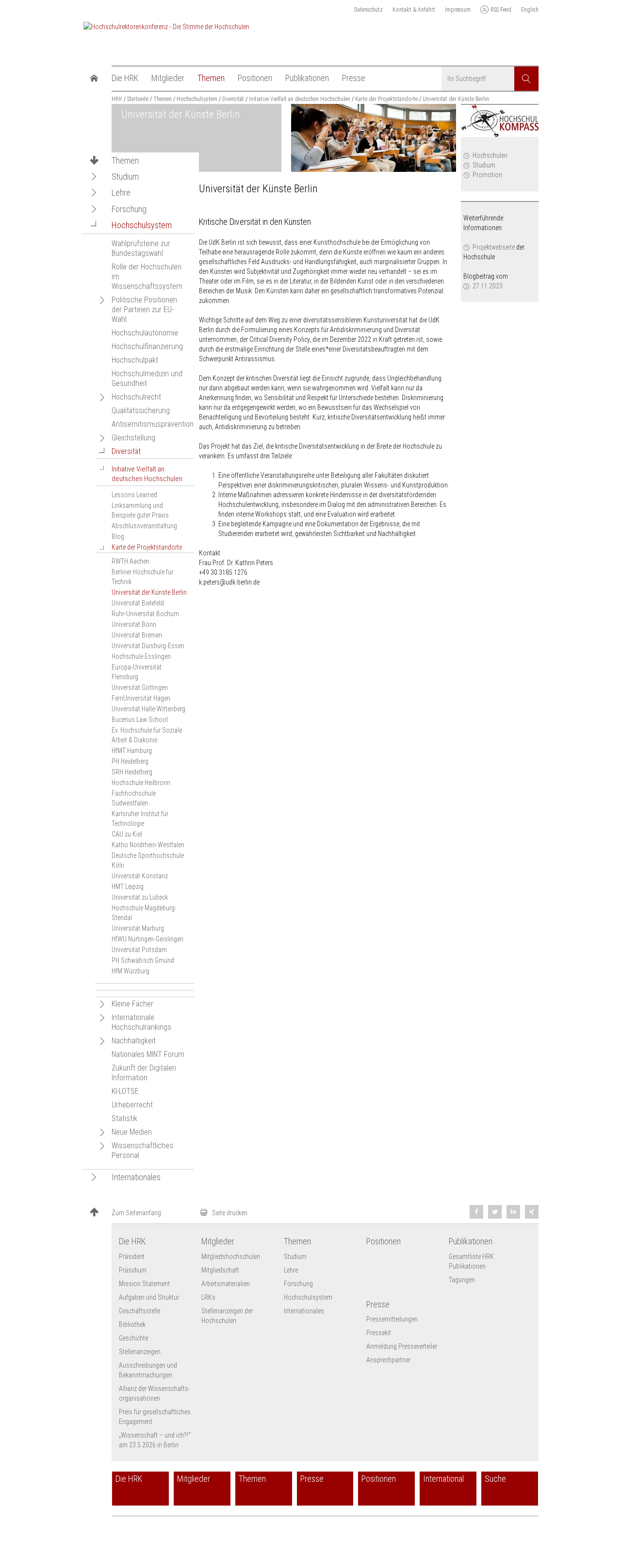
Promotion (487, 175)
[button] (94, 176)
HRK (117, 99)
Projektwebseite (494, 247)
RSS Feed (500, 9)
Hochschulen (490, 155)
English (530, 9)
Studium (484, 165)
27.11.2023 (488, 286)
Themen (125, 161)
